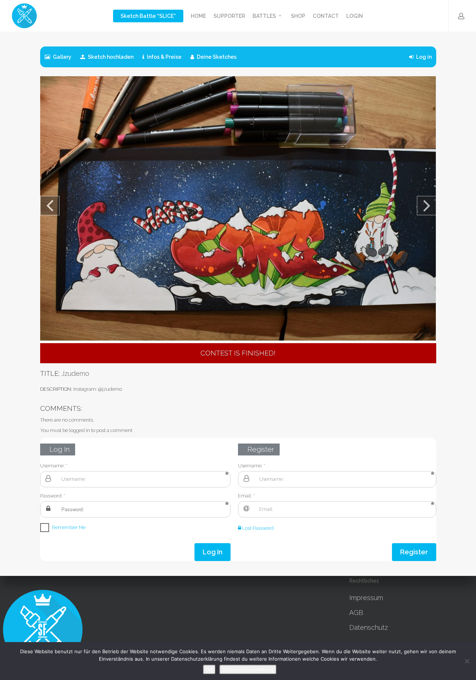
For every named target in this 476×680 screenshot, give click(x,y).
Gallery (61, 57)
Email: (245, 495)
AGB (356, 612)
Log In (212, 552)
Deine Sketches (216, 57)
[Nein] (466, 661)
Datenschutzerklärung (248, 670)
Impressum (366, 598)
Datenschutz (368, 627)
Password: (51, 495)
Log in (423, 57)
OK (209, 670)
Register (414, 552)
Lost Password (257, 528)
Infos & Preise (163, 57)
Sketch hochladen (110, 57)
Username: (52, 465)
